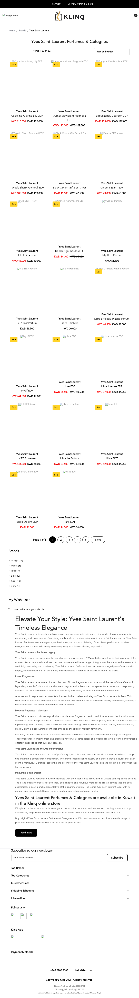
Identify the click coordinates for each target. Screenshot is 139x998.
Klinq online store (87, 818)
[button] (42, 64)
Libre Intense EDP (112, 386)
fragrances (100, 662)
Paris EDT (69, 522)
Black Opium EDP (27, 522)
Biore (14, 575)
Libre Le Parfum (69, 458)
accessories (21, 812)
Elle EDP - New (27, 255)
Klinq (18, 808)
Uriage (15, 560)
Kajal (14, 581)
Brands (22, 30)
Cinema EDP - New (112, 187)
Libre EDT (112, 458)
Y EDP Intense (27, 458)
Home (11, 30)
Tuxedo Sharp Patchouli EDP (27, 187)
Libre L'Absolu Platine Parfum (112, 319)
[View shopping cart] (134, 18)
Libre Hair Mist (69, 323)
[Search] (127, 18)
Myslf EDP (27, 391)
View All (15, 586)
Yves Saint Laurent (27, 111)
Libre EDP (69, 386)
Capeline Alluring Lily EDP (27, 116)
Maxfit (14, 565)
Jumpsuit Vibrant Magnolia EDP (69, 118)
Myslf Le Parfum (112, 255)
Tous (13, 570)
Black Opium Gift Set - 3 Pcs (69, 187)
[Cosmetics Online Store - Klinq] (69, 16)
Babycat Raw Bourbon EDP (112, 116)
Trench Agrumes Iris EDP (69, 251)
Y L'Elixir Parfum (27, 323)
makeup (126, 808)
